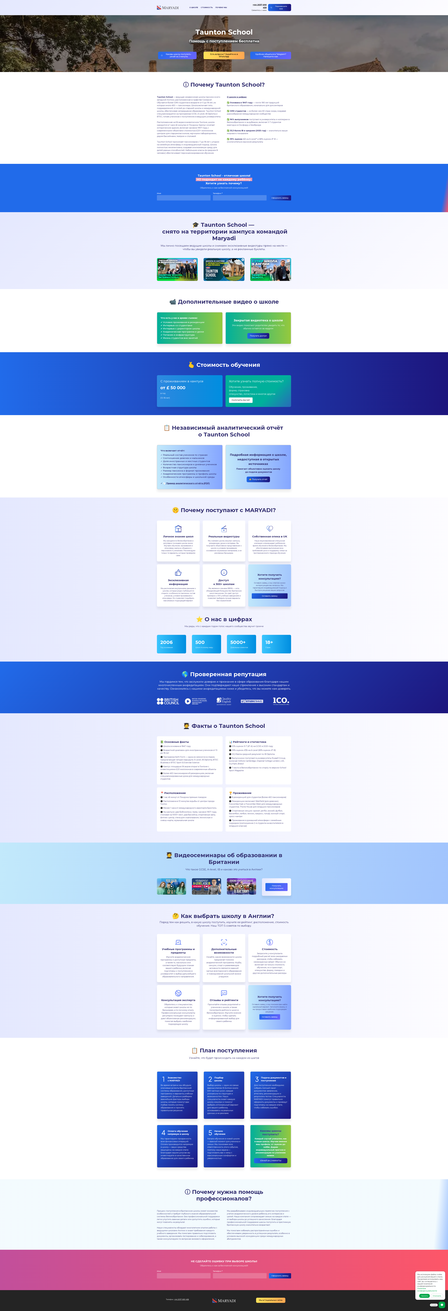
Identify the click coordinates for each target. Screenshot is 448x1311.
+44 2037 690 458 (181, 1299)
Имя (159, 193)
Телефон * (218, 193)
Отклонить (437, 1296)
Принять (424, 1296)
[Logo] (168, 8)
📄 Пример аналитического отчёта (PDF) (186, 483)
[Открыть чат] (442, 1305)
